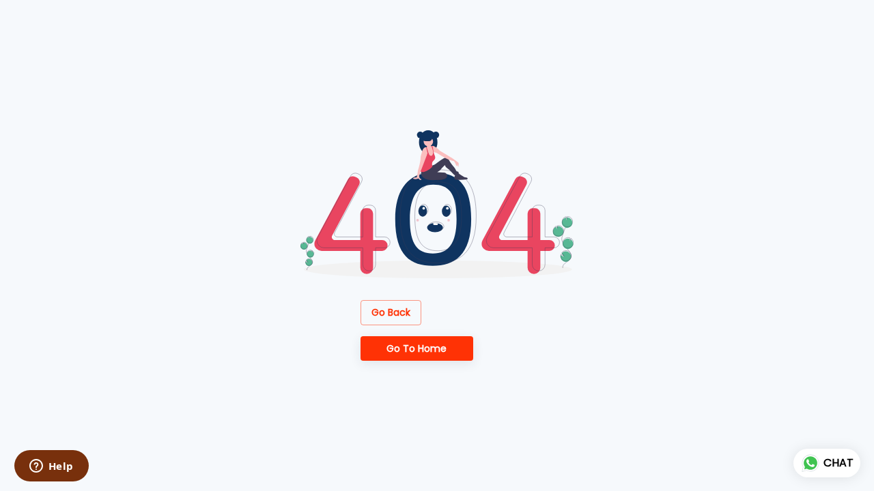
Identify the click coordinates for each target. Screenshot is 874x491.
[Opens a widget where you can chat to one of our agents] (51, 467)
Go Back (390, 312)
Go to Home (416, 348)
